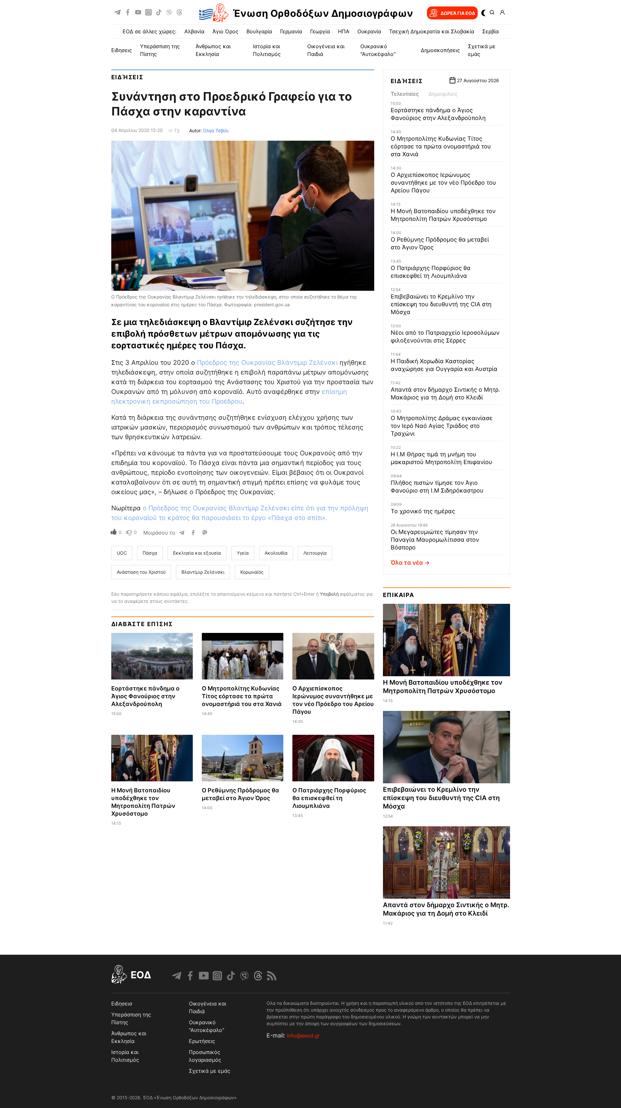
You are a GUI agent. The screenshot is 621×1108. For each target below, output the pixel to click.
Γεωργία (320, 31)
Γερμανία (291, 31)
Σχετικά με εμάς (209, 1071)
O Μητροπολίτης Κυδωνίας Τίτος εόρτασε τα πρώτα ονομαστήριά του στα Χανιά (242, 696)
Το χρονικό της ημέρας (423, 511)
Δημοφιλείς (443, 94)
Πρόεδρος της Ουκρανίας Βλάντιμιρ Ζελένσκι (267, 362)
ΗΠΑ (343, 31)
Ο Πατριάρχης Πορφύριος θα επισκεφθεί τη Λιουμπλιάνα (329, 798)
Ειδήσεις (127, 77)
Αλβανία (194, 31)
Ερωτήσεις (202, 1041)
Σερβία (490, 31)
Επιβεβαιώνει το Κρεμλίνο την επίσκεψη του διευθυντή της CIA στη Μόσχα (441, 304)
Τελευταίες (405, 94)
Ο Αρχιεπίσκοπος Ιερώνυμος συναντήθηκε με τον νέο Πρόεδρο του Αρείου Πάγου (443, 182)
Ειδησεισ (121, 1003)
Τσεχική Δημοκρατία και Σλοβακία (431, 31)
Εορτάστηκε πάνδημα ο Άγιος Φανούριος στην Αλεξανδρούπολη (145, 696)
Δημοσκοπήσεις (440, 50)
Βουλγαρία (259, 31)
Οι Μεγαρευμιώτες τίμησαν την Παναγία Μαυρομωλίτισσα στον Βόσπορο (435, 539)
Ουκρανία (369, 31)
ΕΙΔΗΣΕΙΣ (121, 50)
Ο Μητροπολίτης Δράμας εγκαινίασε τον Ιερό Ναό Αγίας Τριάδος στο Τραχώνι (442, 426)
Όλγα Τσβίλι (216, 130)
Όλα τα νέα (407, 562)
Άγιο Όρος (225, 31)
